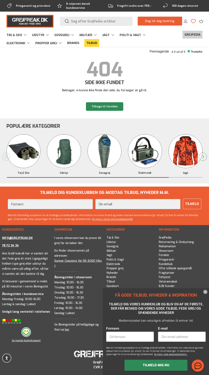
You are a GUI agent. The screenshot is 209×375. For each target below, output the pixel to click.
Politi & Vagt (115, 260)
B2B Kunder (167, 286)
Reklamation (167, 246)
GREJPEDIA (192, 35)
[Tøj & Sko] (23, 151)
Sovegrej (104, 173)
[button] (201, 21)
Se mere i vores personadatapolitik (112, 219)
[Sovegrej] (104, 151)
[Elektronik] (145, 151)
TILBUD (91, 43)
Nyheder (112, 273)
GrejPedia (165, 238)
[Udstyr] (64, 151)
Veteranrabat (168, 282)
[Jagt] (185, 151)
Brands (111, 277)
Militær (111, 251)
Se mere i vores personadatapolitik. (171, 354)
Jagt (185, 173)
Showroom (166, 251)
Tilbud (111, 282)
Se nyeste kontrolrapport (26, 340)
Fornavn (112, 328)
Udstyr (64, 173)
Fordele (164, 255)
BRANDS (73, 43)
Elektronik (144, 173)
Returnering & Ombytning (176, 242)
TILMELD (192, 204)
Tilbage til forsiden (104, 106)
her (67, 330)
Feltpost (165, 277)
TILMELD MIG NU (156, 365)
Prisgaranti (166, 260)
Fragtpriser (167, 273)
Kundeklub (166, 264)
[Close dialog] (205, 292)
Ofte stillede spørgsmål (175, 268)
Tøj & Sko (23, 173)
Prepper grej (115, 268)
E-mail (163, 328)
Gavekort (113, 286)
